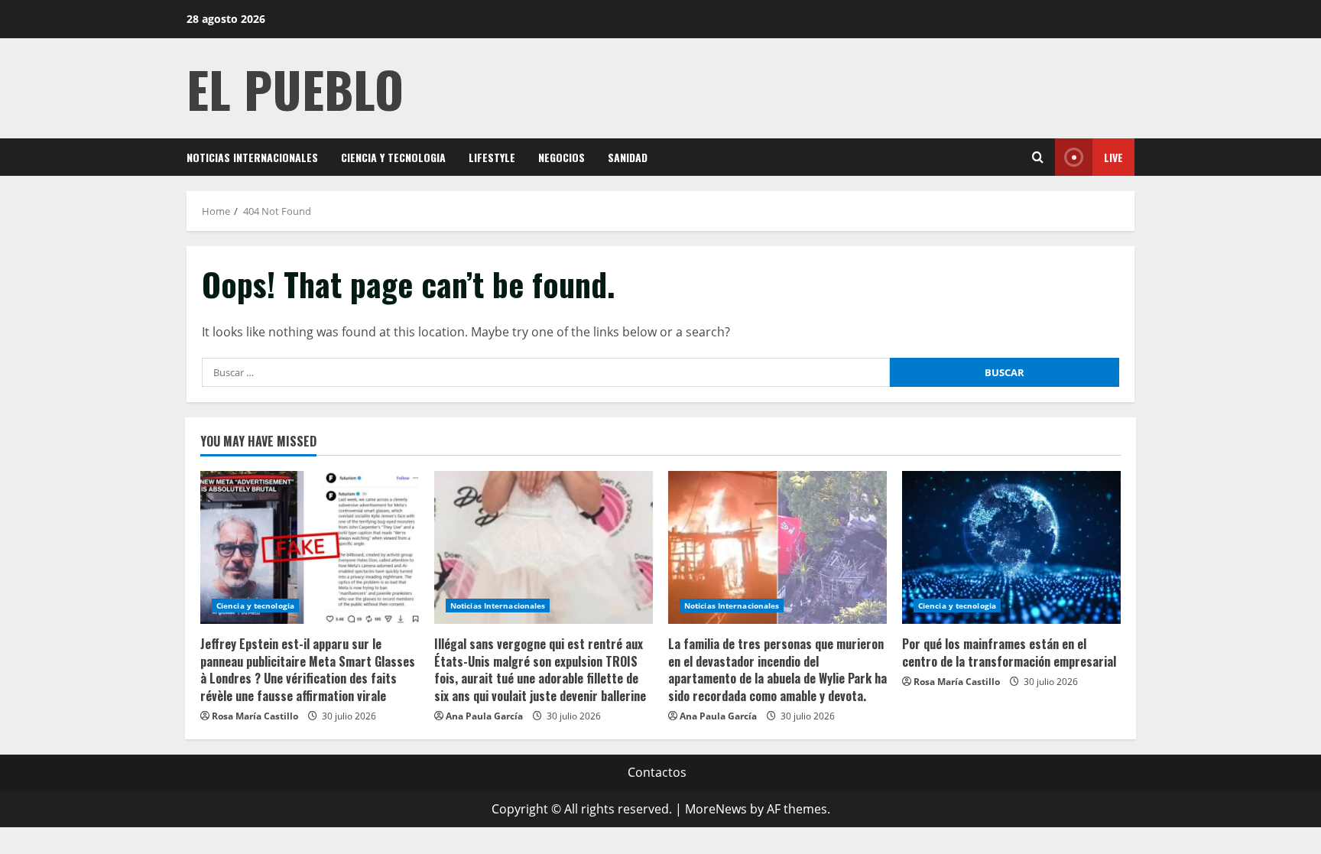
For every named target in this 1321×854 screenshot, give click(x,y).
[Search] (1037, 157)
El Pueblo (295, 88)
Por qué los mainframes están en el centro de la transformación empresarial (1009, 652)
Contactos (657, 772)
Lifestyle (492, 157)
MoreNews (716, 808)
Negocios (561, 157)
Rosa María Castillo (255, 716)
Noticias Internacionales (252, 157)
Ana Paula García (484, 716)
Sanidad (628, 157)
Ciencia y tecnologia (393, 157)
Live (1113, 157)
